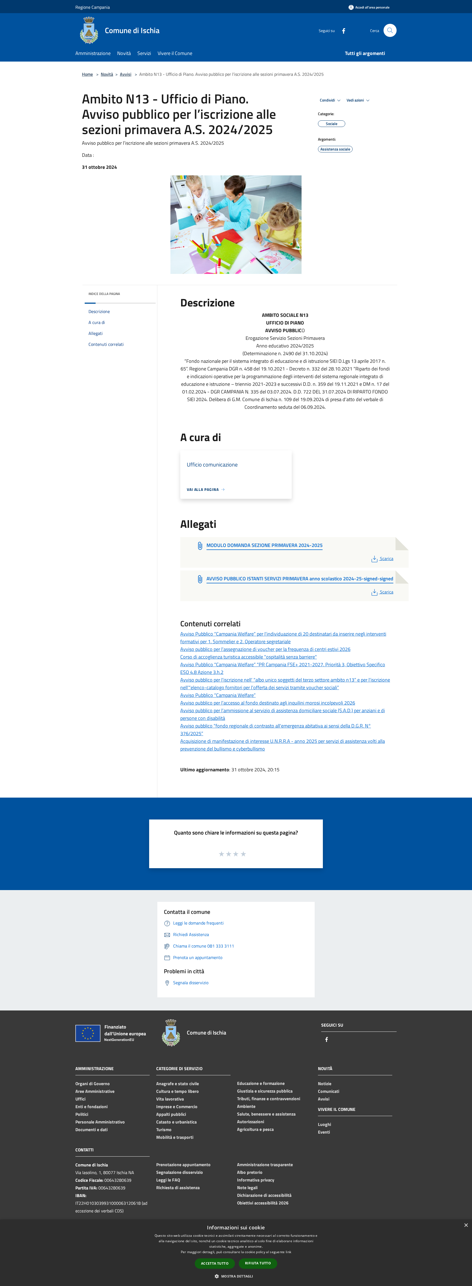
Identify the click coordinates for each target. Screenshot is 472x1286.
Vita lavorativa (170, 1099)
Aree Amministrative (94, 1091)
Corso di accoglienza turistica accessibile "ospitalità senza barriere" (248, 657)
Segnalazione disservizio (179, 1172)
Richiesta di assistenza (178, 1187)
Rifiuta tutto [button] (258, 1263)
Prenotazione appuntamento (183, 1164)
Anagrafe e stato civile (177, 1083)
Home (87, 74)
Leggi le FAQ (168, 1180)
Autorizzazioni (250, 1121)
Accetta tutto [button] (215, 1263)
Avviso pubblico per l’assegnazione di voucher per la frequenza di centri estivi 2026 (265, 649)
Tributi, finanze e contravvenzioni (268, 1098)
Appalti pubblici (171, 1114)
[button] (236, 1276)
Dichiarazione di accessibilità (264, 1195)
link (288, 1252)
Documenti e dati (91, 1129)
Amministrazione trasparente (265, 1164)
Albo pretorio (249, 1172)
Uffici (80, 1099)
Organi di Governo (92, 1083)
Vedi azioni (356, 100)
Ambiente (246, 1106)
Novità (107, 74)
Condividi (328, 100)
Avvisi (125, 74)
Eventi (324, 1132)
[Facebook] (341, 30)
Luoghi (324, 1124)
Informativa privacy (255, 1180)
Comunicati (328, 1091)
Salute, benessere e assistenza (266, 1114)
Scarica (386, 558)
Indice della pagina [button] (104, 293)
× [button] (466, 1225)
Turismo (164, 1129)
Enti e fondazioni (91, 1106)
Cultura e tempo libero (177, 1091)
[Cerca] (390, 30)
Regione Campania (92, 7)
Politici (81, 1114)
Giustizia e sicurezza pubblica (265, 1091)
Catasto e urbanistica (176, 1122)
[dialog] (236, 1253)
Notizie (324, 1083)
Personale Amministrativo (100, 1122)
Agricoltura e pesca (255, 1129)
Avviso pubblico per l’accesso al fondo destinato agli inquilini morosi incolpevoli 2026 (267, 702)
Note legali (247, 1187)
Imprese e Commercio (176, 1106)
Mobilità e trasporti (174, 1137)
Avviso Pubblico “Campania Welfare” (218, 695)
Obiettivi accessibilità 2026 (262, 1203)
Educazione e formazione (261, 1083)
